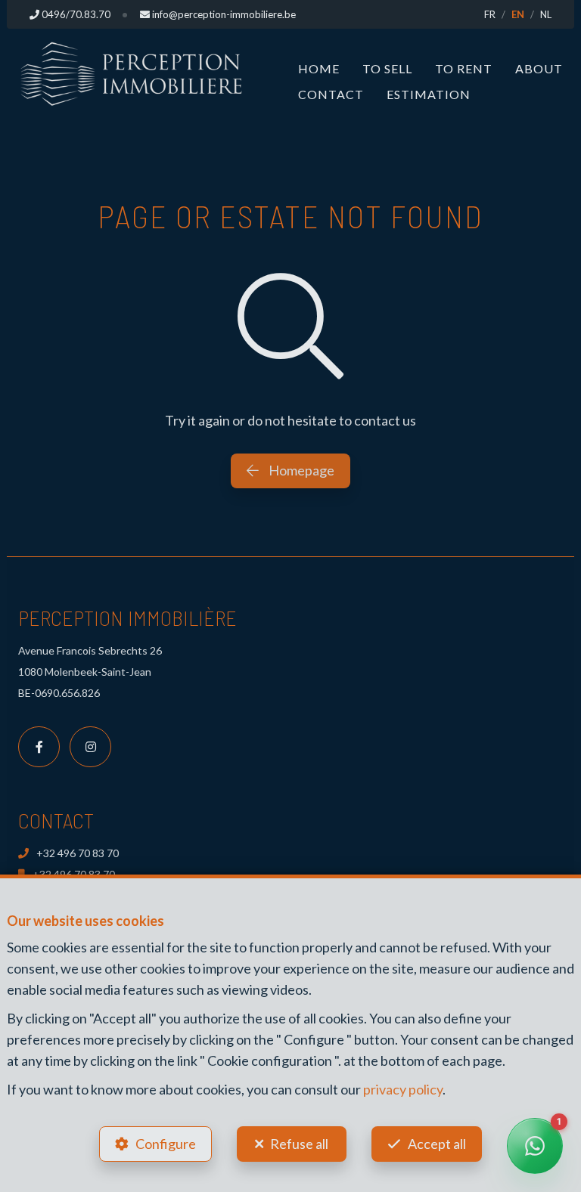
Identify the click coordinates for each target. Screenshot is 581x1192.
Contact (331, 94)
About (539, 68)
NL (545, 14)
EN (517, 14)
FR (490, 14)
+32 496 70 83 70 (77, 853)
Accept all (437, 1143)
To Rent (463, 68)
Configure (165, 1143)
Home (319, 68)
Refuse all (299, 1143)
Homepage (300, 470)
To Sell (387, 68)
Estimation (429, 94)
